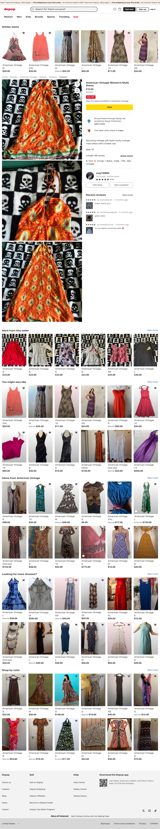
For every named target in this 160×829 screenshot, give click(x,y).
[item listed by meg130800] (14, 350)
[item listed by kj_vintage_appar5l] (67, 542)
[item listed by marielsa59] (146, 446)
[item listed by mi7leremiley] (14, 497)
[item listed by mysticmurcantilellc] (40, 542)
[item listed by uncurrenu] (119, 690)
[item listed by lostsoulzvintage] (14, 401)
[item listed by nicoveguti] (40, 638)
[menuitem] (8, 16)
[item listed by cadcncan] (14, 542)
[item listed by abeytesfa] (119, 401)
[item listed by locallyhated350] (93, 446)
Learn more (99, 124)
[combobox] (64, 9)
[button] (114, 179)
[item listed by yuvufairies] (146, 497)
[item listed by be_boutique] (146, 594)
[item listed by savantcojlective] (40, 690)
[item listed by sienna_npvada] (67, 594)
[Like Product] (23, 33)
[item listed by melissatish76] (146, 690)
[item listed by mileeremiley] (119, 446)
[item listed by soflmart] (119, 734)
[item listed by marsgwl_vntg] (40, 401)
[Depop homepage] (9, 9)
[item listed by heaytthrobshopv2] (14, 594)
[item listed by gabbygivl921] (119, 638)
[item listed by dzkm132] (146, 542)
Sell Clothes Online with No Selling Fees (90, 816)
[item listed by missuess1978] (40, 734)
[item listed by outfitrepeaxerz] (67, 734)
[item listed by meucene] (93, 638)
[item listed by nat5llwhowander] (14, 446)
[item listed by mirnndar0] (67, 638)
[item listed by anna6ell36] (93, 497)
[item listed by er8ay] (146, 638)
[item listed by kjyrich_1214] (119, 594)
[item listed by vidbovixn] (119, 542)
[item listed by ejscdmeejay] (146, 401)
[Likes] (114, 9)
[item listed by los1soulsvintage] (93, 594)
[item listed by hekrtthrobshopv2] (67, 497)
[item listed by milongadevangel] (14, 638)
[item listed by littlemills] (93, 542)
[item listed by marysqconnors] (67, 401)
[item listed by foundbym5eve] (14, 690)
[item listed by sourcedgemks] (14, 734)
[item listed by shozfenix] (67, 690)
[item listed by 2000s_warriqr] (40, 594)
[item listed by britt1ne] (93, 734)
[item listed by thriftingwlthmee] (40, 497)
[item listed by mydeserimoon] (146, 734)
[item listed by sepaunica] (67, 446)
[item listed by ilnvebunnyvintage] (40, 446)
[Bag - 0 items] (119, 9)
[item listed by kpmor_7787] (119, 497)
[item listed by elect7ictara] (93, 401)
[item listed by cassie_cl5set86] (93, 690)
